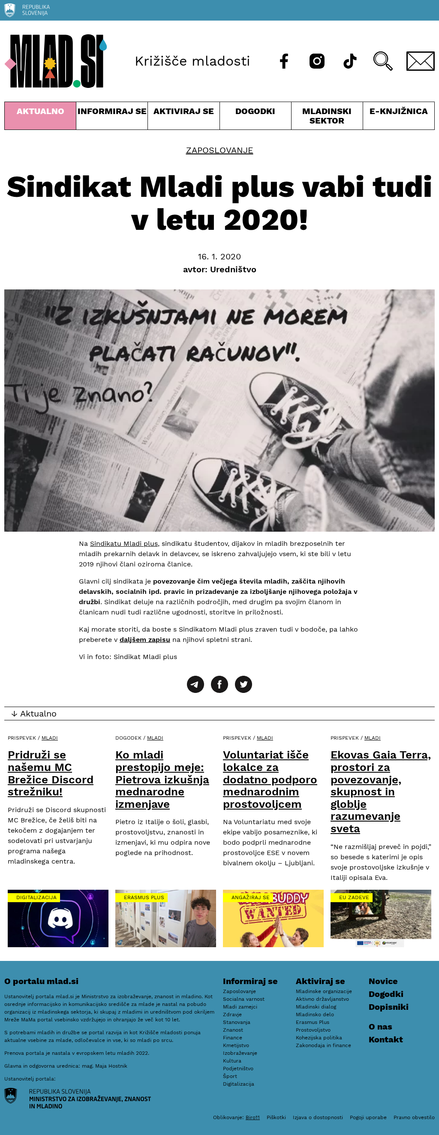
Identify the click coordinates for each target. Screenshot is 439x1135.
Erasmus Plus (144, 897)
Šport (230, 1076)
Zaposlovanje (219, 150)
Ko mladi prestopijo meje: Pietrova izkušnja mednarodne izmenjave (162, 779)
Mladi (50, 738)
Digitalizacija (36, 897)
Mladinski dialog (316, 1007)
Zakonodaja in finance (323, 1045)
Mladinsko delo (315, 1015)
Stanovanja (236, 1022)
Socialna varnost (244, 999)
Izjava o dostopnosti (318, 1117)
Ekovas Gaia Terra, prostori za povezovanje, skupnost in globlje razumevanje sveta (381, 791)
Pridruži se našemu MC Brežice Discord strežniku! (50, 773)
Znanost (233, 1030)
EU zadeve (354, 897)
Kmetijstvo (236, 1045)
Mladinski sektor (327, 117)
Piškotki (276, 1117)
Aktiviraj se (183, 117)
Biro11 (253, 1117)
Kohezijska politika (319, 1038)
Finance (232, 1038)
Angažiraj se (251, 897)
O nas (380, 1026)
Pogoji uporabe (368, 1117)
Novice (383, 981)
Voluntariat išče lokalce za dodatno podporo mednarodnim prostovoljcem (270, 779)
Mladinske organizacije (324, 991)
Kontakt (386, 1039)
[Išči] (383, 61)
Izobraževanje (240, 1053)
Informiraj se (111, 117)
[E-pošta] (420, 61)
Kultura (232, 1061)
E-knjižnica (399, 111)
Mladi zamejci (240, 1007)
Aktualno (42, 117)
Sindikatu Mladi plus (124, 543)
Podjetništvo (238, 1069)
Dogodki (255, 111)
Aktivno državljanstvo (322, 999)
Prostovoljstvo (313, 1030)
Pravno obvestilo (414, 1117)
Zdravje (232, 1015)
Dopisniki (389, 1007)
